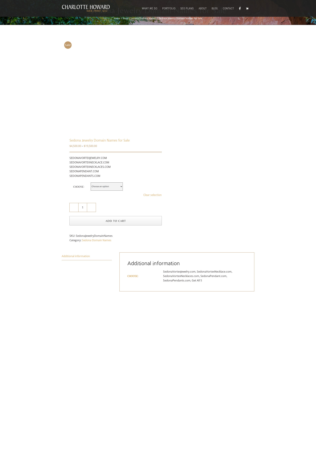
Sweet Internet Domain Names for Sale (207, 399)
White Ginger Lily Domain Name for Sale (108, 399)
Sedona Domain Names (96, 240)
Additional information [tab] (76, 256)
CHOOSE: (78, 186)
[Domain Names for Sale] (108, 84)
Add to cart (115, 220)
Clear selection (152, 195)
